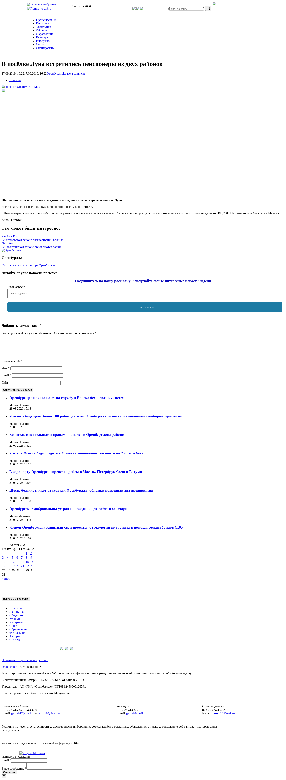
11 (8, 561)
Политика (42, 23)
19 (13, 566)
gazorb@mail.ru (136, 713)
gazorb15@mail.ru (223, 713)
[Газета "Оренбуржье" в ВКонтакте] (134, 8)
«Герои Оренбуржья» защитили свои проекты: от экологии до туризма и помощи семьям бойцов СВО (96, 527)
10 (3, 561)
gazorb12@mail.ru (22, 713)
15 (27, 561)
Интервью (43, 41)
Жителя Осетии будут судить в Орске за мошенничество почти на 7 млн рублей (76, 453)
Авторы (14, 636)
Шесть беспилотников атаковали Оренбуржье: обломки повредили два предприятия (81, 490)
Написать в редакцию (16, 598)
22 (27, 566)
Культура (42, 37)
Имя (6, 368)
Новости (15, 80)
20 (17, 566)
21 (22, 566)
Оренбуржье (55, 73)
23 (31, 566)
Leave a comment (74, 73)
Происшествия (46, 20)
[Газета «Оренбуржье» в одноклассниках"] (138, 8)
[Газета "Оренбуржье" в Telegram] (128, 8)
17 (3, 566)
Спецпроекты (45, 48)
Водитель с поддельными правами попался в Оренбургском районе (66, 435)
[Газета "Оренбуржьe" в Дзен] (141, 8)
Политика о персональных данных (25, 660)
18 (8, 566)
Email (6, 375)
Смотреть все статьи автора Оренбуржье (28, 265)
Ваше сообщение (14, 768)
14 (22, 561)
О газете (14, 639)
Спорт (40, 44)
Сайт (5, 382)
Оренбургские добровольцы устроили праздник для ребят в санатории (69, 509)
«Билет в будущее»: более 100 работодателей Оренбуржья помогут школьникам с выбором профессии (95, 416)
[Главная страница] (41, 4)
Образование (44, 34)
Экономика (43, 27)
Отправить (9, 772)
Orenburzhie (9, 666)
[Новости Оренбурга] (21, 86)
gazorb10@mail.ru (49, 713)
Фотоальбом (17, 632)
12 (13, 561)
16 (31, 561)
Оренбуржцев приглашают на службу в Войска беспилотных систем (67, 398)
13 (17, 561)
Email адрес (16, 286)
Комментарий (12, 361)
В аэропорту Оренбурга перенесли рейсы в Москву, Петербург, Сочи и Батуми (75, 472)
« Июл (6, 578)
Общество (42, 30)
